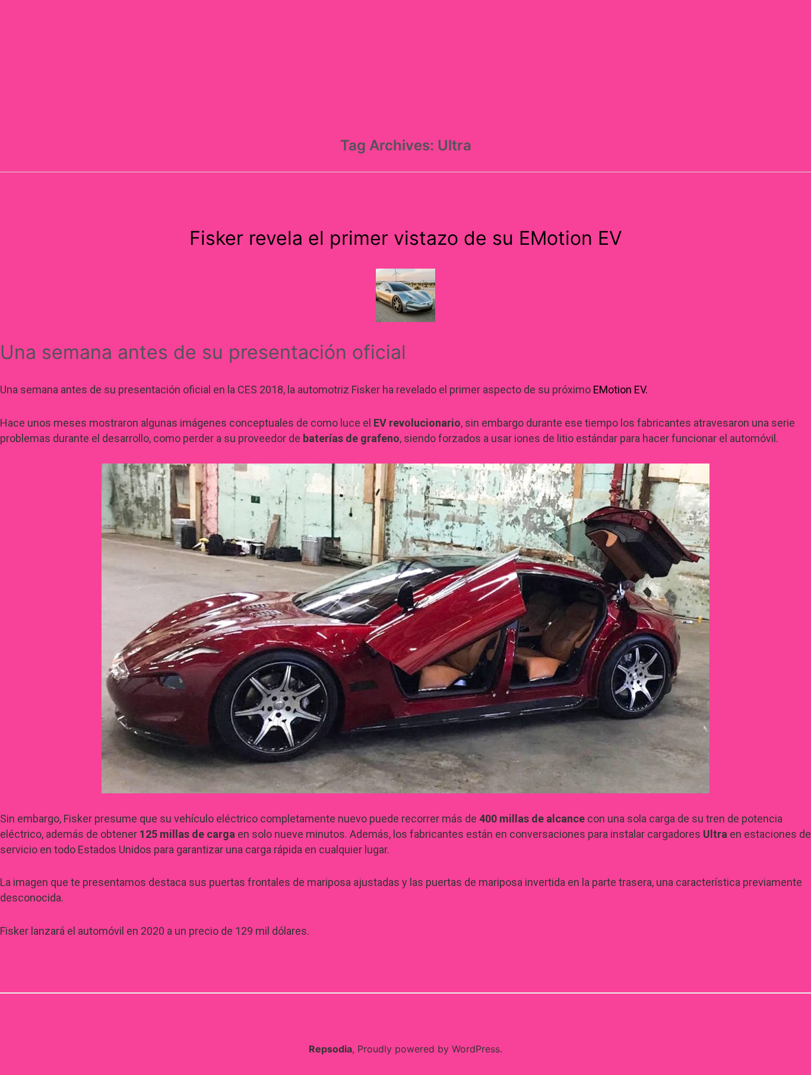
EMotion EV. (620, 389)
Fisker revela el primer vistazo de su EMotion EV (405, 238)
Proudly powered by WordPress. (429, 1049)
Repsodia (330, 1049)
